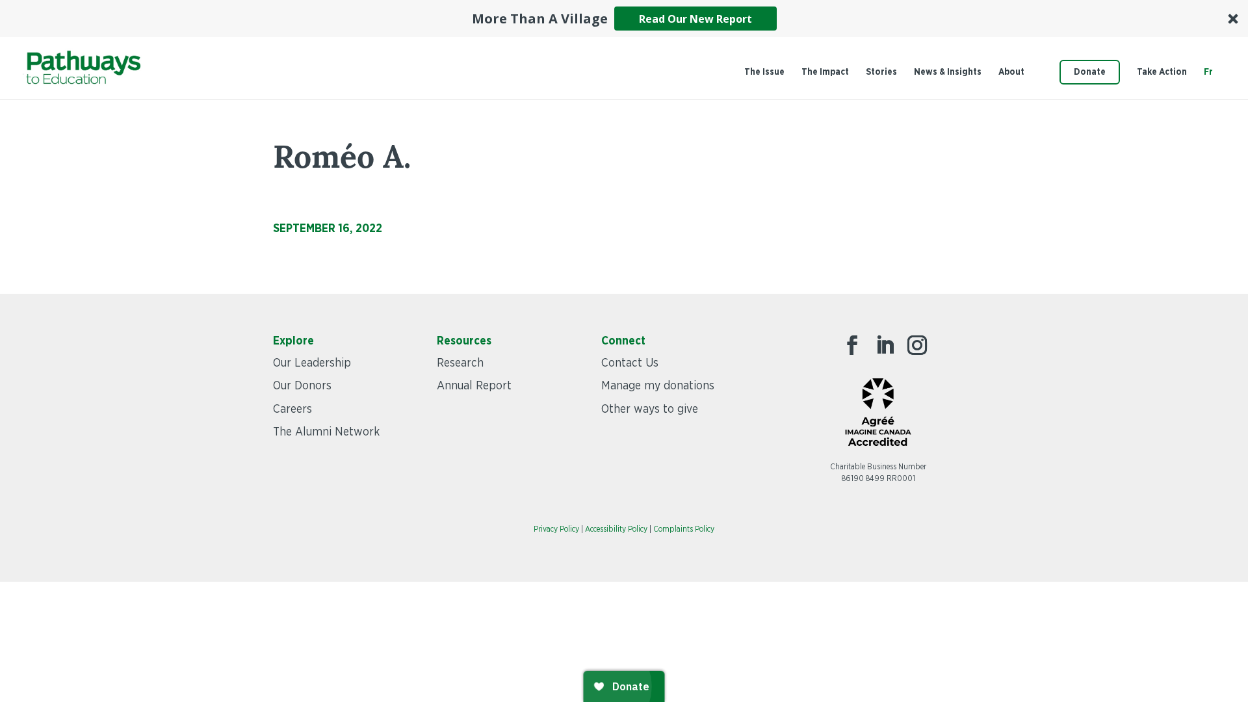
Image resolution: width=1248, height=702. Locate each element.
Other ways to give (649, 409)
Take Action (1162, 72)
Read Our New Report (695, 19)
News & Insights (948, 72)
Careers (292, 409)
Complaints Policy (683, 529)
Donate (1090, 72)
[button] (624, 18)
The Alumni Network (326, 432)
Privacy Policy (556, 529)
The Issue (764, 72)
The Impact (825, 72)
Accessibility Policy (616, 529)
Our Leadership (312, 363)
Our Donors (302, 386)
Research (460, 363)
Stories (881, 72)
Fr (1208, 72)
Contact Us (629, 363)
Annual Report (474, 386)
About (1011, 72)
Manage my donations (657, 386)
